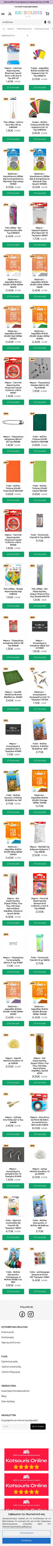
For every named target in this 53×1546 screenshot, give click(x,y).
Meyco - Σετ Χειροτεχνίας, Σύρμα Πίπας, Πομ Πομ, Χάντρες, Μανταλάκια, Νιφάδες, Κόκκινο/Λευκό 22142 (13, 906)
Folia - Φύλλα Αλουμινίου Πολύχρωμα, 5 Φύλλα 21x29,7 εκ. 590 (13, 1277)
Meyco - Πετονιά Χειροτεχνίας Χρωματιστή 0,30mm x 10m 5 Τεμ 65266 (39, 904)
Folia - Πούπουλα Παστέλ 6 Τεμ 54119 (40, 536)
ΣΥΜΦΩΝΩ (26, 1541)
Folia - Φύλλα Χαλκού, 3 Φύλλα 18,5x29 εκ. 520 (40, 746)
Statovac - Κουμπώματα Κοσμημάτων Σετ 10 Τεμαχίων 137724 (40, 696)
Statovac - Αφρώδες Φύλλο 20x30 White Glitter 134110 (13, 283)
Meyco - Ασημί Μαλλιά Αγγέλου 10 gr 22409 (40, 1171)
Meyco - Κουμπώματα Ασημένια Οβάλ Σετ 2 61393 (40, 644)
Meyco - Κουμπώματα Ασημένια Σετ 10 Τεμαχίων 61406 (13, 1173)
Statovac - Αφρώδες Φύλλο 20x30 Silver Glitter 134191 (39, 283)
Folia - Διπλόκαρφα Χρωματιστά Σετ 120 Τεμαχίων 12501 (40, 1274)
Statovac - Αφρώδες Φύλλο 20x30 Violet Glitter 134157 (13, 1010)
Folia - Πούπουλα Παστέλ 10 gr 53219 (40, 959)
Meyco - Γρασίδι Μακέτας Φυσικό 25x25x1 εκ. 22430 (13, 694)
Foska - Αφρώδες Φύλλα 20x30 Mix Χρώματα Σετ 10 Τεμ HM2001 (40, 72)
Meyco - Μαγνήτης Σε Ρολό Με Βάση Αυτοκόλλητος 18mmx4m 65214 (39, 1121)
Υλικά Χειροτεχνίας (42, 29)
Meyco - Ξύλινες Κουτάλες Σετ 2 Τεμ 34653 (13, 1119)
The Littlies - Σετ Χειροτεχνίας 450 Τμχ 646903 (13, 230)
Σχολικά (11, 29)
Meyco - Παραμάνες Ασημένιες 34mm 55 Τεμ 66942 (13, 643)
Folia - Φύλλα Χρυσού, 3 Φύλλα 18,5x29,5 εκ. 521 (13, 797)
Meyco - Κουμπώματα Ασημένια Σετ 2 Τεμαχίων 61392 (13, 747)
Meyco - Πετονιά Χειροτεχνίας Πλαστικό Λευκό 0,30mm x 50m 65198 (13, 540)
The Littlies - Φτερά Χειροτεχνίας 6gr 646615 (13, 591)
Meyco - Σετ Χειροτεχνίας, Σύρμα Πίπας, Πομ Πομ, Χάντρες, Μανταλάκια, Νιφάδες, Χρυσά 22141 (40, 1065)
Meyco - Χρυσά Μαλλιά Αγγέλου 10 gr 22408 (13, 1060)
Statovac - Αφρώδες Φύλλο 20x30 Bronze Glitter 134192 (39, 1010)
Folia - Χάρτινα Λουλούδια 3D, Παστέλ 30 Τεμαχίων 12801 (13, 1224)
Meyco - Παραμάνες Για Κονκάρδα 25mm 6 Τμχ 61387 (13, 960)
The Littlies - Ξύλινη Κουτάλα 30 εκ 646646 (13, 124)
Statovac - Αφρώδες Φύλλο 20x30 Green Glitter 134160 (40, 335)
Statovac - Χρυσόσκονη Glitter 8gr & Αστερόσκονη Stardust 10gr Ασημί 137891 (13, 179)
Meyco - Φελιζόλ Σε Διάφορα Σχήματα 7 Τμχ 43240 (40, 849)
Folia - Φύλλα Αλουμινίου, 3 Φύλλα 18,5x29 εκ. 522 (39, 1224)
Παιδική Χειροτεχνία (24, 29)
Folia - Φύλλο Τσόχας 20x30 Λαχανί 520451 (39, 488)
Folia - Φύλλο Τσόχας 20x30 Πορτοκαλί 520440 (13, 488)
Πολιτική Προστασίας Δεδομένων (17, 1526)
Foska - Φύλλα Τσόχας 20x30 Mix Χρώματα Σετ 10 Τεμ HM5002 (39, 126)
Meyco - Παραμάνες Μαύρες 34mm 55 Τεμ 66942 (40, 385)
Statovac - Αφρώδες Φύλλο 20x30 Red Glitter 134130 (13, 335)
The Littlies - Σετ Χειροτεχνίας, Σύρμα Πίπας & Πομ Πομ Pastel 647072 (39, 593)
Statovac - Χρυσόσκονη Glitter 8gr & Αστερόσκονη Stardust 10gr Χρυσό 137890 (40, 179)
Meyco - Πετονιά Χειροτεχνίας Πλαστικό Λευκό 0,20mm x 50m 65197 (13, 388)
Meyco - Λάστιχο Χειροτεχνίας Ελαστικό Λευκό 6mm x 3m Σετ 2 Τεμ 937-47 (13, 73)
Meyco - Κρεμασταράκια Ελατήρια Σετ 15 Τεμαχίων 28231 (40, 232)
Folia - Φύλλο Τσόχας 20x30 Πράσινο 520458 (39, 439)
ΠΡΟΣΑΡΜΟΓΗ (26, 1533)
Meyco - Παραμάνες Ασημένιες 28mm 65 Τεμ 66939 (13, 439)
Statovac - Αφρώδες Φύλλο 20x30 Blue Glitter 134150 (13, 851)
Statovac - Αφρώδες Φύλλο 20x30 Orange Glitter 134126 (39, 799)
